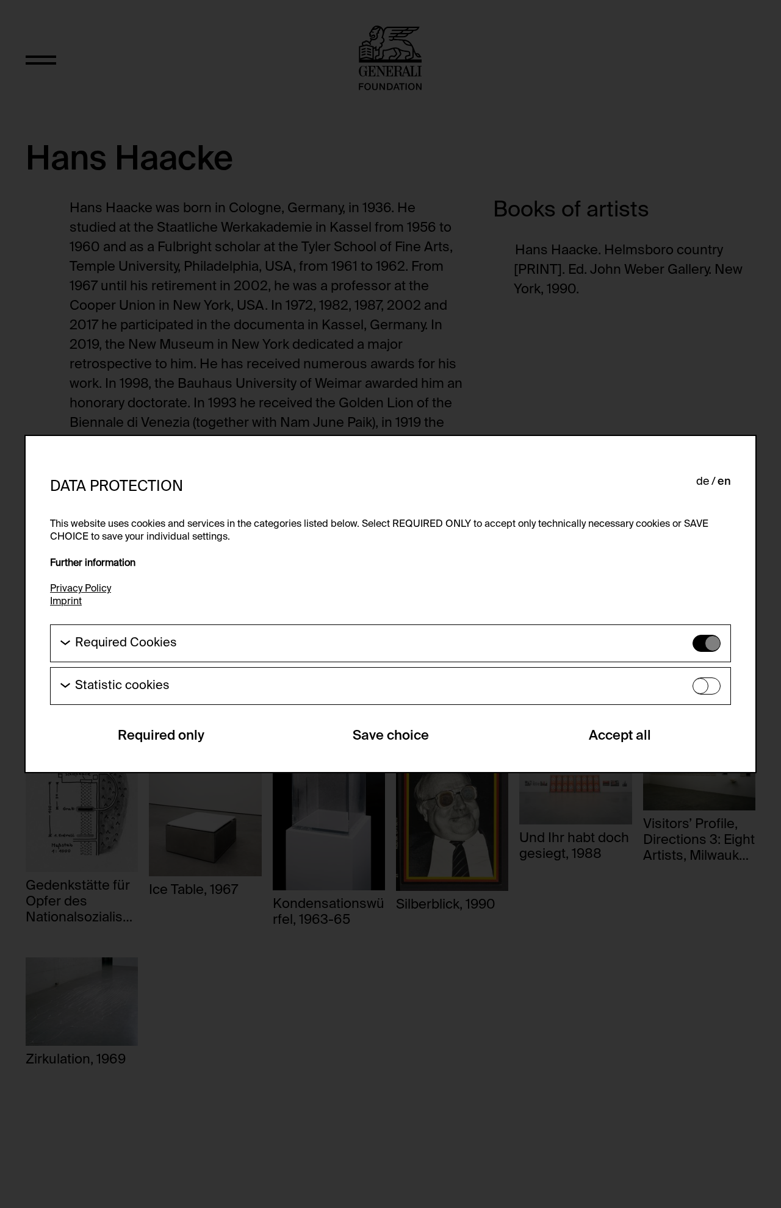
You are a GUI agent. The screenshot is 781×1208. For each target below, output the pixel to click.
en (724, 481)
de (702, 481)
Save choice (391, 736)
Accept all (620, 736)
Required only (161, 736)
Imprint (66, 602)
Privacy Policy (80, 589)
